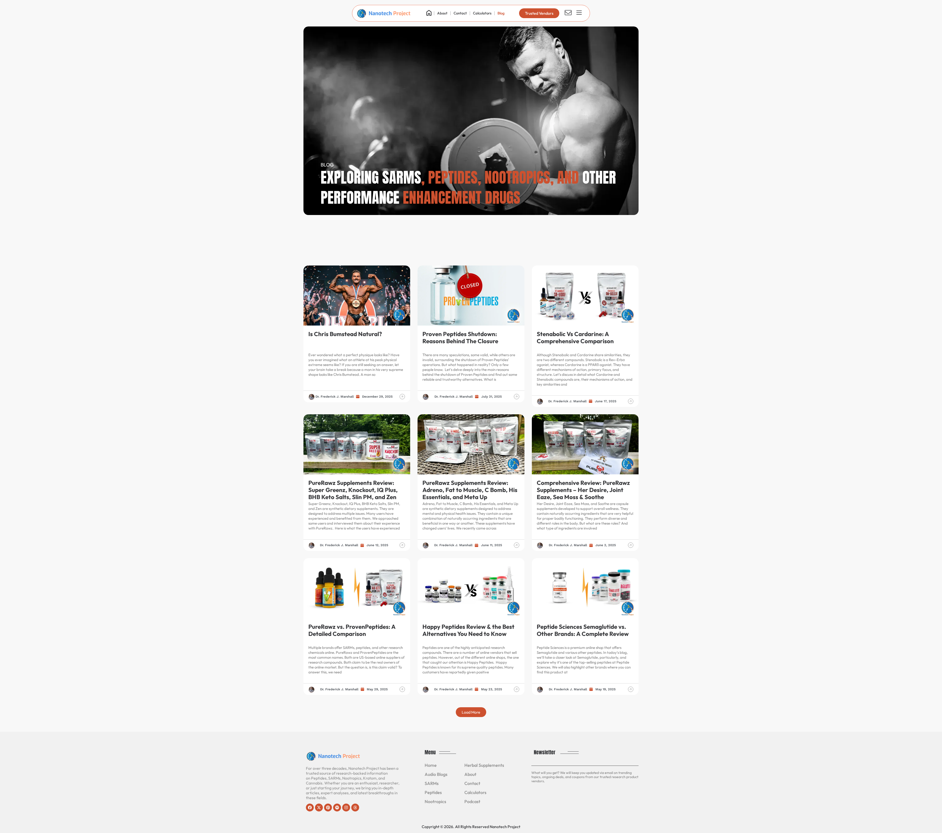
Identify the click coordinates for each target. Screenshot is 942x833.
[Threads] (355, 807)
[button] (471, 712)
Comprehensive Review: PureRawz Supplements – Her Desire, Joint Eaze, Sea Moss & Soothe (583, 490)
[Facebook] (310, 807)
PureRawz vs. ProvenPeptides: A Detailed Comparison (351, 630)
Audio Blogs (436, 774)
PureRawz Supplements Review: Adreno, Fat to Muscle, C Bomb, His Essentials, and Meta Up (469, 490)
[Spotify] (337, 807)
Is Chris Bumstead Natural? (345, 334)
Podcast (472, 801)
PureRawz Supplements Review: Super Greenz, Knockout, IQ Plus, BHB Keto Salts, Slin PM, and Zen (353, 490)
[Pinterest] (328, 807)
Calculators (482, 13)
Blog (501, 13)
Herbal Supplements (484, 765)
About (442, 13)
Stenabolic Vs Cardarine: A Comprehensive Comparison (575, 337)
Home (431, 765)
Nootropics (435, 801)
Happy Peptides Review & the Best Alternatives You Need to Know (468, 630)
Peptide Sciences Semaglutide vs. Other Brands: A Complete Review (583, 630)
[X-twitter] (319, 807)
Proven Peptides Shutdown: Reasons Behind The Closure (460, 337)
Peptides (433, 792)
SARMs (432, 783)
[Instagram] (346, 807)
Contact (460, 13)
